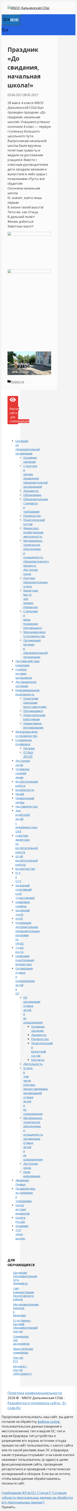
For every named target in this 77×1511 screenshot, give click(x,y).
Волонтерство (25, 869)
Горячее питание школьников (23, 673)
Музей (19, 794)
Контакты (37, 1060)
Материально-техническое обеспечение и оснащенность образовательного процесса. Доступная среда (36, 557)
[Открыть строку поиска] (5, 30)
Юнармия (21, 1226)
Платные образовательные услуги (35, 582)
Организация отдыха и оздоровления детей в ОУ (25, 981)
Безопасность (24, 790)
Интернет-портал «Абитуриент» (22, 1369)
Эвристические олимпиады (23, 1350)
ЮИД (19, 918)
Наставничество (26, 806)
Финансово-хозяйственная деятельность (33, 532)
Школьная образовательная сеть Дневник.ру (25, 1278)
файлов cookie (49, 1421)
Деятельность (33, 1064)
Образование (32, 495)
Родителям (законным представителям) (35, 703)
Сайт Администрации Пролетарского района (23, 1294)
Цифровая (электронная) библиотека (24, 960)
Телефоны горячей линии (22, 773)
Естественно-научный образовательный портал (25, 1326)
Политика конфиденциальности (35, 1393)
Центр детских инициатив (22, 1209)
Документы (30, 491)
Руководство (32, 516)
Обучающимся (33, 711)
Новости (17, 382)
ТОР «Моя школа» (20, 1234)
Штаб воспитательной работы (26, 860)
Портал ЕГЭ (18, 1359)
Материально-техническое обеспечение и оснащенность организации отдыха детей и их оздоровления (33, 1138)
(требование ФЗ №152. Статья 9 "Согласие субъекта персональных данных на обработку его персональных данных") (37, 1497)
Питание (29, 748)
